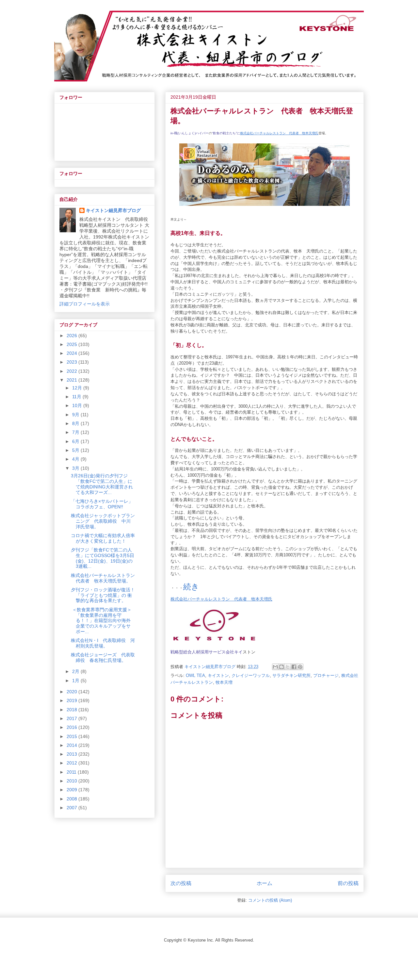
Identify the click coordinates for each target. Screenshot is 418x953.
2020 (72, 691)
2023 (72, 362)
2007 (72, 807)
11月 (77, 396)
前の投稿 (348, 883)
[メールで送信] (275, 667)
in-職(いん (177, 133)
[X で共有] (287, 667)
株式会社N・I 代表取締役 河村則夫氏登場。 (103, 643)
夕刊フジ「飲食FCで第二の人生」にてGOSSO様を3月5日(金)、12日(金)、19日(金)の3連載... (102, 558)
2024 (72, 353)
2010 (72, 780)
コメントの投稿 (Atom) (270, 900)
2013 (72, 754)
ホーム (264, 883)
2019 (72, 700)
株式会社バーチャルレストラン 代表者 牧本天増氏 (279, 133)
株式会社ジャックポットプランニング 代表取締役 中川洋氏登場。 (103, 521)
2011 (72, 772)
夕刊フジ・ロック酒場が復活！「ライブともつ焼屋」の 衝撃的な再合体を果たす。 (103, 595)
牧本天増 (224, 682)
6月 (76, 441)
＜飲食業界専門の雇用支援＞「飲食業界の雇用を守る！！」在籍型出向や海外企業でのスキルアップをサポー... (101, 620)
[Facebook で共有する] (294, 667)
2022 (72, 371)
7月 (76, 432)
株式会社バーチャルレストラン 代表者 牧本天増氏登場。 (105, 578)
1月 (76, 680)
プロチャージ (326, 675)
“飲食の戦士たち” (224, 133)
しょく (190, 133)
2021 (72, 380)
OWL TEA (195, 675)
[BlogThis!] (281, 667)
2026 (72, 335)
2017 (72, 718)
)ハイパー (202, 133)
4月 (76, 459)
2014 (72, 745)
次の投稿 (180, 883)
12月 (77, 387)
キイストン (218, 675)
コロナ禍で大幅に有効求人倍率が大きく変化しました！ (103, 538)
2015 (72, 736)
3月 (76, 468)
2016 (72, 727)
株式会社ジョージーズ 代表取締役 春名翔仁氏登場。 (103, 657)
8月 (76, 423)
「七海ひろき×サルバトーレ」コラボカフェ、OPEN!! (102, 504)
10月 (77, 405)
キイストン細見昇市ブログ (113, 210)
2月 (76, 671)
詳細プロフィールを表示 (84, 303)
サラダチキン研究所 (291, 675)
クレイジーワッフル (251, 675)
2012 (72, 762)
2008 (72, 798)
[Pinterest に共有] (300, 667)
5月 (76, 450)
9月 (76, 414)
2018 (72, 709)
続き (191, 586)
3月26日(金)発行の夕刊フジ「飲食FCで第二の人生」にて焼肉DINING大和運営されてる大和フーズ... (102, 484)
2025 (72, 344)
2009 (72, 789)
